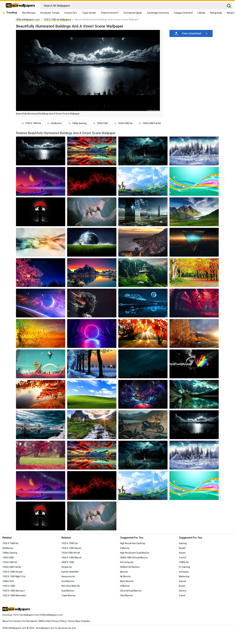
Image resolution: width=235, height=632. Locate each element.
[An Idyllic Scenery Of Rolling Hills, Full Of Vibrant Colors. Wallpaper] (91, 333)
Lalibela (201, 13)
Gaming (183, 543)
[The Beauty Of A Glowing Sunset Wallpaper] (143, 181)
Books (182, 586)
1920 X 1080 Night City (13, 576)
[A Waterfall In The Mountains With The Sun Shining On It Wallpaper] (91, 424)
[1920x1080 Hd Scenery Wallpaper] (194, 303)
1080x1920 (8, 581)
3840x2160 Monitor (130, 567)
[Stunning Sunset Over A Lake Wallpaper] (143, 333)
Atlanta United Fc (110, 13)
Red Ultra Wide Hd (70, 586)
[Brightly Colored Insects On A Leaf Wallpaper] (91, 242)
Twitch (182, 557)
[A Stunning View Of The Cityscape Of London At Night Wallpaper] (91, 363)
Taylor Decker (89, 13)
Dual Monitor (67, 590)
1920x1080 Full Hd (151, 123)
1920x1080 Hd (125, 123)
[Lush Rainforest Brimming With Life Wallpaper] (40, 455)
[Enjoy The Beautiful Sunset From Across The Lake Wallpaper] (91, 211)
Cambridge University (158, 13)
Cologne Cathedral (183, 13)
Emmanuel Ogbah (133, 13)
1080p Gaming (79, 123)
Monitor (124, 572)
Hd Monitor (56, 123)
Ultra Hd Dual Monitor (131, 590)
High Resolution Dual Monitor (134, 552)
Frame (182, 595)
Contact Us (19, 621)
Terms (70, 621)
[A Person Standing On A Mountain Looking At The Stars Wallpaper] (40, 181)
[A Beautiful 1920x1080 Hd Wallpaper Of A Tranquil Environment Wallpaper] (194, 272)
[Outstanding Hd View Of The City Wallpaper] (143, 211)
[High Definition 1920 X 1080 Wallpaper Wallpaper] (40, 394)
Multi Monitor (127, 581)
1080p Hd (183, 562)
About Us (7, 621)
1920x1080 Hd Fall (70, 552)
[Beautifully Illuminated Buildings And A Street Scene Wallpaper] (194, 424)
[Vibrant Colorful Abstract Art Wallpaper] (40, 333)
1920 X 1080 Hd (33, 123)
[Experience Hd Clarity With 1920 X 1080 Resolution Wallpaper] (143, 424)
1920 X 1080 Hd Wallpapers (57, 19)
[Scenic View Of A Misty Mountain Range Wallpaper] (194, 181)
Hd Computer (127, 562)
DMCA (42, 621)
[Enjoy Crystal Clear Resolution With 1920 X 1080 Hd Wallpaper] (143, 272)
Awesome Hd (68, 576)
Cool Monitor (67, 581)
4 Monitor (125, 586)
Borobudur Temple (49, 13)
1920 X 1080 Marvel (71, 557)
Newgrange (216, 13)
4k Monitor (125, 576)
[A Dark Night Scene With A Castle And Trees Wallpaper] (143, 151)
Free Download (191, 33)
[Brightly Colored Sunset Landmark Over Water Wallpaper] (194, 394)
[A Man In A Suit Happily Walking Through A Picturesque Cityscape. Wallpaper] (91, 151)
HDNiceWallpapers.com (28, 19)
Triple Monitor (68, 595)
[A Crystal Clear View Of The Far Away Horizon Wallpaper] (194, 333)
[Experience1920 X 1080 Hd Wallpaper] (40, 303)
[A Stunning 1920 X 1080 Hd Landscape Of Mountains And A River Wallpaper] (194, 151)
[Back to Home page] (20, 5)
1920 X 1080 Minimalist (14, 595)
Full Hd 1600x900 (69, 572)
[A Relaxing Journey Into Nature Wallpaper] (143, 394)
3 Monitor (125, 548)
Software (184, 572)
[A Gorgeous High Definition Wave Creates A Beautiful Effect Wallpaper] (91, 394)
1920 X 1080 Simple (12, 572)
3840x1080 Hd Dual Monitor (134, 557)
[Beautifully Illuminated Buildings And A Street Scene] (40, 151)
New (78, 621)
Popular (85, 621)
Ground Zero (70, 13)
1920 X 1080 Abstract (13, 590)
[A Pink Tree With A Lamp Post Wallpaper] (40, 272)
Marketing (184, 576)
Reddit (182, 548)
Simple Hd (66, 567)
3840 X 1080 (67, 562)
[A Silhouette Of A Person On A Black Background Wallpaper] (40, 211)
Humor (182, 552)
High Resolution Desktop (132, 543)
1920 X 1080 (8, 586)
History (182, 590)
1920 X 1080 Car (69, 543)
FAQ (48, 621)
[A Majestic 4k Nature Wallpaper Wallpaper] (40, 363)
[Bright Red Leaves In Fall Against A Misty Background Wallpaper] (194, 211)
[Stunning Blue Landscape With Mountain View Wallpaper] (194, 242)
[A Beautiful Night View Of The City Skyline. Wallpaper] (91, 303)
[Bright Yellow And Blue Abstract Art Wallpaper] (143, 363)
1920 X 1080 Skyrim (71, 548)
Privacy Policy (59, 621)
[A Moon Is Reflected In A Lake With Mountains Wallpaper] (143, 303)
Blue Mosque (28, 13)
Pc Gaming (184, 567)
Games (182, 581)
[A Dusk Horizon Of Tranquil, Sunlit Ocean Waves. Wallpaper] (40, 424)
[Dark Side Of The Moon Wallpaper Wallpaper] (194, 363)
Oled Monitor (126, 595)
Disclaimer (31, 621)
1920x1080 (102, 123)
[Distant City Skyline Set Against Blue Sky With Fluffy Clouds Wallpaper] (40, 242)
